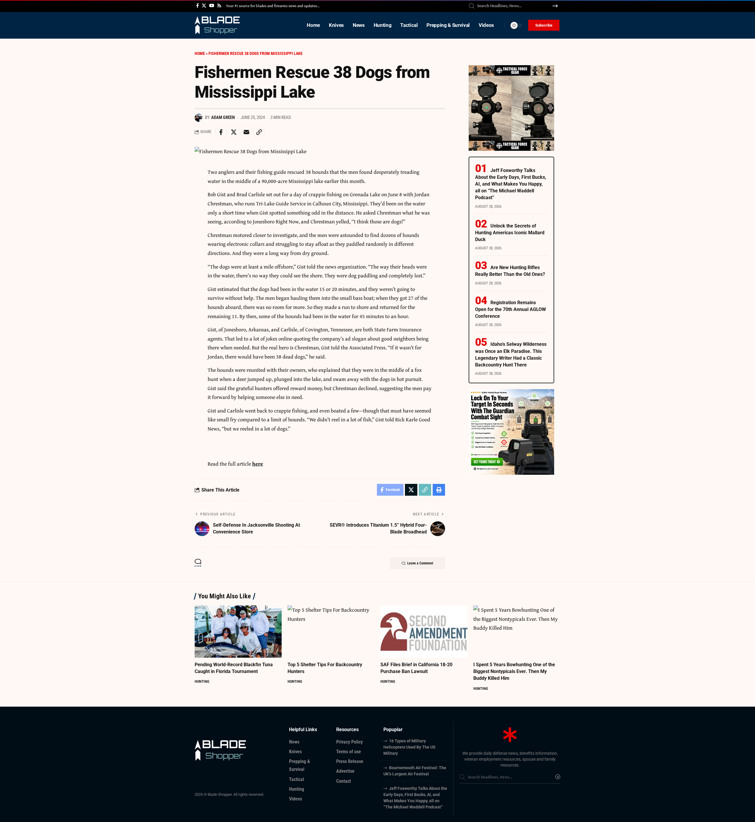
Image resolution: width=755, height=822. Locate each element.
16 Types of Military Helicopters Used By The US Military (409, 747)
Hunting (202, 681)
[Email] (246, 132)
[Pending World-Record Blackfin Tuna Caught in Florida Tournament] (238, 631)
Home (200, 53)
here (257, 464)
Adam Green (223, 117)
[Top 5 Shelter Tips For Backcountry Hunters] (331, 631)
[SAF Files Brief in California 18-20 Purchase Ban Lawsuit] (423, 631)
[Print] (439, 490)
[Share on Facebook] (221, 132)
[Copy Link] (259, 132)
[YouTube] (212, 5)
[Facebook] (197, 5)
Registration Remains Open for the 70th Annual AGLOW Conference (510, 309)
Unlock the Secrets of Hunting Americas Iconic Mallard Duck (509, 232)
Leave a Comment (420, 563)
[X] (204, 5)
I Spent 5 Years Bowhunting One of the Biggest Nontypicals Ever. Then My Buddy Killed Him (514, 671)
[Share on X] (233, 132)
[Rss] (219, 5)
